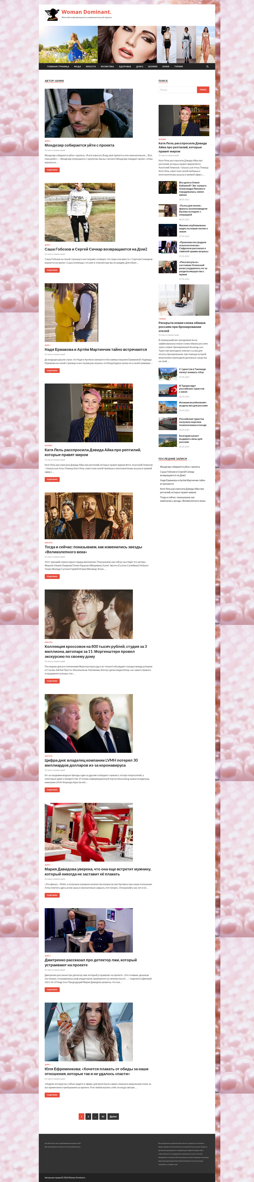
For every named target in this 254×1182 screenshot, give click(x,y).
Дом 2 (139, 66)
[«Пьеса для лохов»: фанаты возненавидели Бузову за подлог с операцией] (168, 215)
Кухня (165, 66)
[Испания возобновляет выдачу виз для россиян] (168, 412)
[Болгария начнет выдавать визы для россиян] (168, 446)
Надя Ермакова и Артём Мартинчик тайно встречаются (96, 349)
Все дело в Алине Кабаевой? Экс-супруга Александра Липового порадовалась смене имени (192, 188)
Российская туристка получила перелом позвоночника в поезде (193, 421)
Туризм (178, 66)
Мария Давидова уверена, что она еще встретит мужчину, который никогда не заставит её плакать (98, 871)
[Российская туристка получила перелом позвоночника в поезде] (168, 429)
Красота (91, 66)
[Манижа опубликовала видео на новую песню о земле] (168, 235)
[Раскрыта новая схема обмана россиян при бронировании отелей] (184, 316)
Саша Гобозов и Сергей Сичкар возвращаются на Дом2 (96, 249)
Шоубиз (152, 66)
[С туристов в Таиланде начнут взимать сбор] (168, 379)
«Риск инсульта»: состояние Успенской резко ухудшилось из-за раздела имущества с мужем (193, 268)
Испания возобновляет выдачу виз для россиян (193, 404)
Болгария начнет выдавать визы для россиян (190, 438)
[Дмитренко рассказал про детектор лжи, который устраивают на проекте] (99, 931)
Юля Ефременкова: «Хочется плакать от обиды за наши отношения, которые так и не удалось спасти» (96, 1071)
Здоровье (125, 66)
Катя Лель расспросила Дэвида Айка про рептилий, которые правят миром (183, 147)
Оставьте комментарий (55, 150)
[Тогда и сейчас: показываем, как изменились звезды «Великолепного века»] (99, 517)
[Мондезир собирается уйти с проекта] (99, 114)
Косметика (107, 66)
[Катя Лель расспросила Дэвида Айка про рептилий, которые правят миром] (99, 414)
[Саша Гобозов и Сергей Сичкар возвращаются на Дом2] (99, 213)
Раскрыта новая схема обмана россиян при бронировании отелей (182, 327)
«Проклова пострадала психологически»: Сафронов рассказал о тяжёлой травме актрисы (193, 247)
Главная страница (58, 66)
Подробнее (52, 170)
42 (103, 1116)
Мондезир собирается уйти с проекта (79, 145)
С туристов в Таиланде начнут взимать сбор (192, 371)
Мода (77, 66)
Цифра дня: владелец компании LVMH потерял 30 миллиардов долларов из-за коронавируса (91, 762)
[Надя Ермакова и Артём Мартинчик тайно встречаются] (99, 313)
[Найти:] (184, 89)
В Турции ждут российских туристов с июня (191, 388)
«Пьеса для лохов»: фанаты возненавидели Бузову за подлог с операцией (193, 210)
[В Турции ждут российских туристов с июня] (168, 396)
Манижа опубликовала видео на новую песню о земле (193, 228)
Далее (113, 1116)
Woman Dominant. (86, 11)
